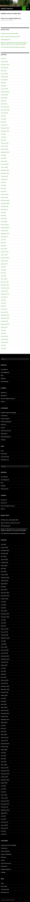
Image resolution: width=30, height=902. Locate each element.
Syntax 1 (3, 401)
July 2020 (3, 155)
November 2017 (5, 227)
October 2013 (4, 336)
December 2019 (5, 170)
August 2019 (4, 179)
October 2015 (4, 291)
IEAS (2, 375)
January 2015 (4, 312)
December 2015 (5, 285)
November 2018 (5, 203)
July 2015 (3, 300)
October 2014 (4, 321)
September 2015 (5, 294)
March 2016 (4, 279)
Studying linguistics (6, 436)
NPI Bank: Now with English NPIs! (9, 33)
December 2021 (5, 128)
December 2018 (5, 200)
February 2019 (4, 194)
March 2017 (4, 248)
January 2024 (4, 88)
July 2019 (3, 182)
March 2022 (4, 125)
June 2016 (3, 270)
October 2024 (4, 76)
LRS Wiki (3, 378)
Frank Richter (4, 369)
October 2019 (4, 176)
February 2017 (4, 251)
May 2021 (3, 140)
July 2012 (3, 345)
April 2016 (3, 276)
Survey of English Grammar (8, 398)
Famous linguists (5, 418)
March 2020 (4, 161)
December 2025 (5, 64)
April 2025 (3, 70)
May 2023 (3, 101)
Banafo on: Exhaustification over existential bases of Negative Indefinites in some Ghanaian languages (14, 43)
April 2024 (3, 85)
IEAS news (3, 424)
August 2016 (4, 264)
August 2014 (4, 327)
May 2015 (3, 306)
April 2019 (3, 191)
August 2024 (4, 79)
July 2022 (3, 116)
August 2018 (4, 209)
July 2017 (3, 239)
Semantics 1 (4, 392)
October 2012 (4, 342)
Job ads (3, 427)
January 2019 (4, 197)
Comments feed (5, 456)
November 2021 (5, 131)
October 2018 (4, 206)
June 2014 (3, 333)
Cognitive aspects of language (8, 412)
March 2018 (4, 221)
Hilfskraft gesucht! (5, 39)
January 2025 (4, 73)
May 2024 (3, 82)
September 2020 (5, 152)
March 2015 (4, 309)
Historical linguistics (6, 421)
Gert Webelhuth (5, 372)
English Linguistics (7, 8)
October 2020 (4, 149)
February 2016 (4, 282)
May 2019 (3, 188)
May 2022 (3, 122)
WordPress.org (5, 459)
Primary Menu (28, 8)
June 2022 (3, 119)
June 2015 (3, 303)
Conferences (4, 415)
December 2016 (5, 257)
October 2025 (4, 67)
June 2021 (3, 137)
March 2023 (4, 104)
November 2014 (5, 318)
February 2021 (4, 143)
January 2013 (4, 339)
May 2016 (3, 273)
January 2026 (4, 61)
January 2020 (4, 167)
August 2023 (4, 98)
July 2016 (3, 267)
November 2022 (5, 110)
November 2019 (5, 173)
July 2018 (3, 212)
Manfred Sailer (4, 381)
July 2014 (3, 330)
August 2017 (4, 236)
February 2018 (4, 224)
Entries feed (4, 453)
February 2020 (4, 164)
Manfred (11, 20)
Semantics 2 (4, 395)
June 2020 (3, 158)
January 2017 (4, 254)
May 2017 (3, 242)
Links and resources (6, 430)
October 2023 (4, 94)
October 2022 (4, 113)
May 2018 (3, 215)
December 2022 (5, 107)
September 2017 (5, 233)
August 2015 (4, 297)
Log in (2, 450)
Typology (3, 439)
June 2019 (3, 185)
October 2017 (4, 230)
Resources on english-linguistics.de (11, 18)
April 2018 (3, 218)
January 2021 (4, 146)
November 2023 (5, 91)
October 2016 (4, 260)
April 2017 (3, 245)
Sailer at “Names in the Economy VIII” (10, 36)
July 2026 (3, 58)
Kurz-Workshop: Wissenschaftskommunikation (13, 47)
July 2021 (3, 134)
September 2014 (5, 324)
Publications (4, 433)
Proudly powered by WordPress (8, 900)
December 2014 (5, 315)
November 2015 (5, 288)
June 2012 (3, 348)
